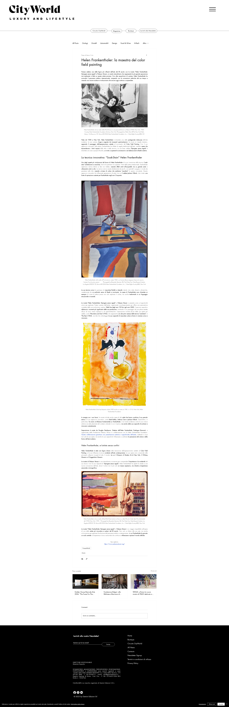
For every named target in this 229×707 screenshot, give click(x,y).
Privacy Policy (133, 663)
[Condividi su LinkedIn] (82, 559)
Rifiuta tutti (212, 704)
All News (131, 647)
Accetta (221, 704)
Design (114, 43)
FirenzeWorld (86, 548)
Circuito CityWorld (135, 643)
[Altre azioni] (146, 55)
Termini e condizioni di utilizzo (137, 659)
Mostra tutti (154, 571)
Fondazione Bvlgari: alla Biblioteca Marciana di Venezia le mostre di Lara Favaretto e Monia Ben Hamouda (112, 593)
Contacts (131, 651)
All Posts (75, 43)
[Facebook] (74, 692)
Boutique (131, 639)
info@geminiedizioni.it (110, 674)
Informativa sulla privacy (77, 704)
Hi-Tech (136, 43)
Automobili (104, 43)
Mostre (83, 553)
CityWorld (34, 8)
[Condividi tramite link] (86, 559)
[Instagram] (78, 692)
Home (130, 635)
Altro (144, 43)
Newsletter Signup (135, 655)
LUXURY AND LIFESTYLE (43, 18)
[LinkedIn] (81, 692)
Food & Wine (126, 43)
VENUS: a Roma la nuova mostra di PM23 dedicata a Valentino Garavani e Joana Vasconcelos (142, 593)
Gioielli (94, 43)
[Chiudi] (227, 704)
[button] (212, 9)
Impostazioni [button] (202, 704)
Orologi (85, 43)
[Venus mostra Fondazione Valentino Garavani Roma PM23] (143, 581)
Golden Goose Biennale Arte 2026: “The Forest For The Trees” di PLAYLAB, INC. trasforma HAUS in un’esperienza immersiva (85, 593)
